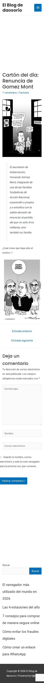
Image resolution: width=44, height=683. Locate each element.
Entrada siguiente (22, 340)
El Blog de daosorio (12, 7)
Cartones (24, 92)
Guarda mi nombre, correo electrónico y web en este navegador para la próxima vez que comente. (20, 462)
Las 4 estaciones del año (21, 607)
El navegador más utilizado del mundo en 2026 (19, 592)
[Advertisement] (22, 39)
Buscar (6, 565)
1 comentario (9, 92)
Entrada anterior (22, 331)
